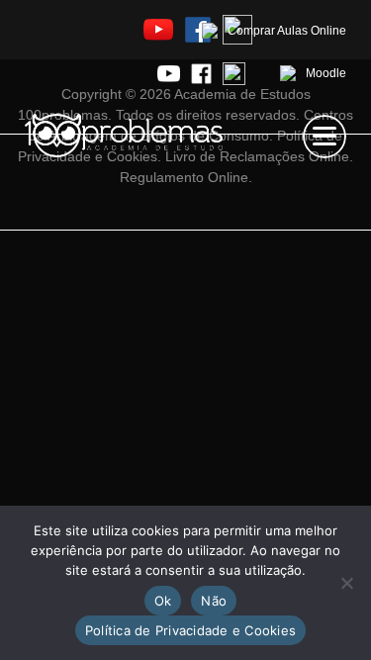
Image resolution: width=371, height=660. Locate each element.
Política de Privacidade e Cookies (190, 630)
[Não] (346, 583)
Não (214, 601)
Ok (163, 601)
